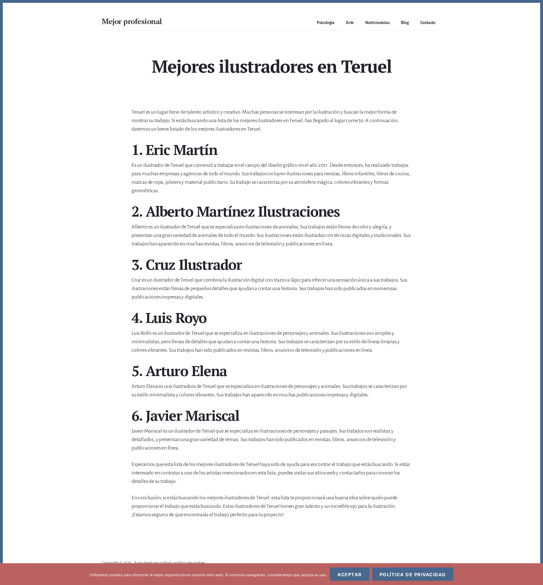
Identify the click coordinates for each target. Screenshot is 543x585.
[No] (536, 574)
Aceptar (349, 574)
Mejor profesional (132, 21)
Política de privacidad (413, 574)
